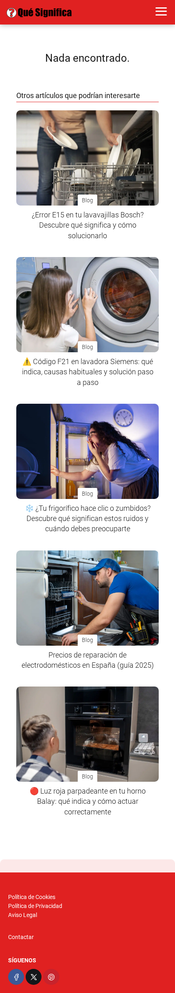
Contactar (21, 937)
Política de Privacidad (35, 906)
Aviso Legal (22, 915)
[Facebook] (16, 977)
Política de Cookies (31, 897)
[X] (34, 977)
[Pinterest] (51, 977)
